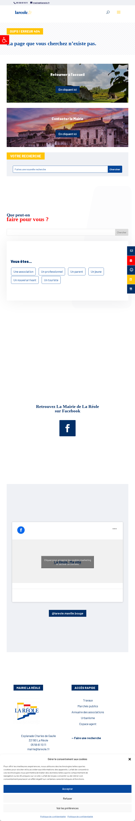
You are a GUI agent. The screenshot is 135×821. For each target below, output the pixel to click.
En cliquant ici (68, 89)
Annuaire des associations (88, 712)
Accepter (67, 788)
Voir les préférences (67, 808)
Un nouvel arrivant (24, 280)
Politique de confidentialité (53, 816)
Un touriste (51, 280)
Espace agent (88, 724)
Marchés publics (88, 706)
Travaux (88, 700)
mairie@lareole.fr (38, 749)
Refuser (67, 798)
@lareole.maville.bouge (67, 613)
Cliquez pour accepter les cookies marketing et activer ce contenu (67, 562)
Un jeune (96, 271)
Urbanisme (88, 718)
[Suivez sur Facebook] (67, 428)
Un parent (76, 271)
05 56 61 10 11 (38, 744)
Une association (23, 271)
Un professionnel (52, 271)
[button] (4, 39)
